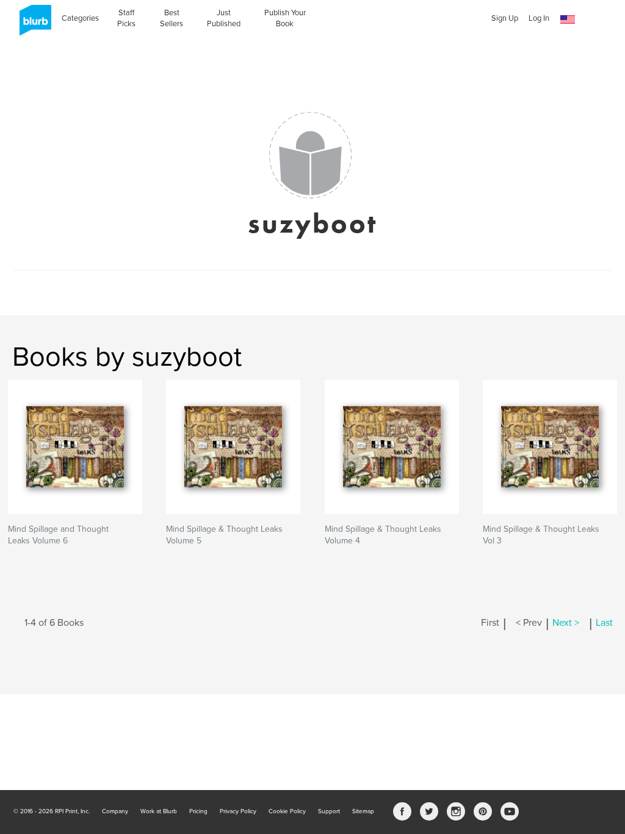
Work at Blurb (158, 811)
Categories (80, 18)
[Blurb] (32, 24)
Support (329, 811)
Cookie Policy (287, 811)
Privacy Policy (238, 811)
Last (604, 623)
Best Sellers (171, 18)
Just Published (223, 18)
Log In (539, 18)
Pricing (198, 811)
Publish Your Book (285, 18)
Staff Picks (126, 18)
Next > (565, 623)
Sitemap (363, 811)
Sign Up (504, 18)
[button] (567, 19)
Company (115, 811)
